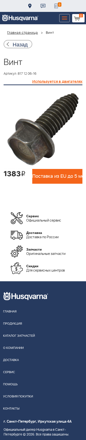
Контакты (43, 6)
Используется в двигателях (57, 81)
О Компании (13, 348)
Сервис (9, 372)
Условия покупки (18, 396)
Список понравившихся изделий (56, 6)
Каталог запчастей (19, 336)
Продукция (12, 323)
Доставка (29, 6)
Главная (9, 311)
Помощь (10, 384)
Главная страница (22, 32)
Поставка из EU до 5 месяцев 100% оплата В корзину (57, 176)
